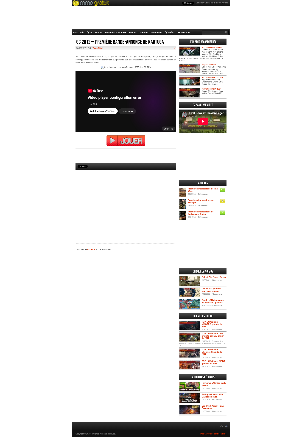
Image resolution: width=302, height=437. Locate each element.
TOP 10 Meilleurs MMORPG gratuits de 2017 (212, 324)
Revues (133, 32)
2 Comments (217, 329)
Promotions (184, 32)
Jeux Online (95, 32)
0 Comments (203, 194)
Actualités (78, 32)
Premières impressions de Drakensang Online (200, 213)
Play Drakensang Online (212, 77)
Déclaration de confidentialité (213, 434)
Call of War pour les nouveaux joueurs (211, 290)
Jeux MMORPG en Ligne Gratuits (212, 3)
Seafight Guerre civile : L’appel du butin (213, 395)
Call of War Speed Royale (214, 277)
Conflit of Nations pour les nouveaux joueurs (213, 301)
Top (225, 426)
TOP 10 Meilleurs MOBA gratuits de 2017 (213, 362)
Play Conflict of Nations (212, 47)
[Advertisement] (126, 201)
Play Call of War (209, 65)
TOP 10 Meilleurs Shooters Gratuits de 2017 (212, 351)
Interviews (156, 32)
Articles (144, 32)
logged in (91, 249)
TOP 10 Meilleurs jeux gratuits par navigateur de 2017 (213, 335)
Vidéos (171, 32)
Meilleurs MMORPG (115, 32)
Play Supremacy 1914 (211, 89)
